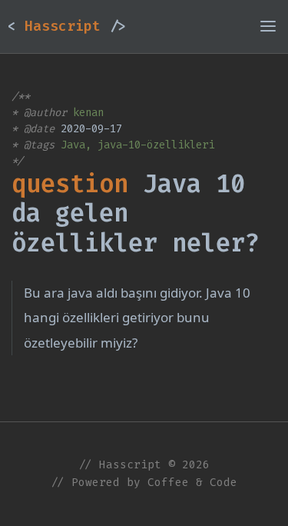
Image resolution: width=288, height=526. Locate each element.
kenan (88, 112)
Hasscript (67, 26)
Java (73, 145)
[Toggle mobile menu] (268, 26)
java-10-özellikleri (156, 145)
